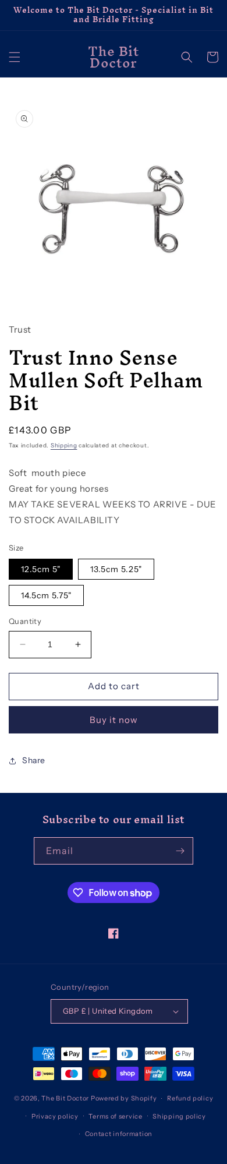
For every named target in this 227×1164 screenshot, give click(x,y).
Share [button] (33, 760)
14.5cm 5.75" (46, 595)
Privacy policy (55, 1116)
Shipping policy (179, 1116)
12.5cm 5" (41, 569)
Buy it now (114, 719)
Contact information (118, 1134)
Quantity (25, 621)
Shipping (64, 445)
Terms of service (115, 1116)
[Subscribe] (180, 851)
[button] (14, 57)
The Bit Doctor (65, 1098)
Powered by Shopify (124, 1098)
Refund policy (190, 1098)
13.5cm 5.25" (116, 569)
